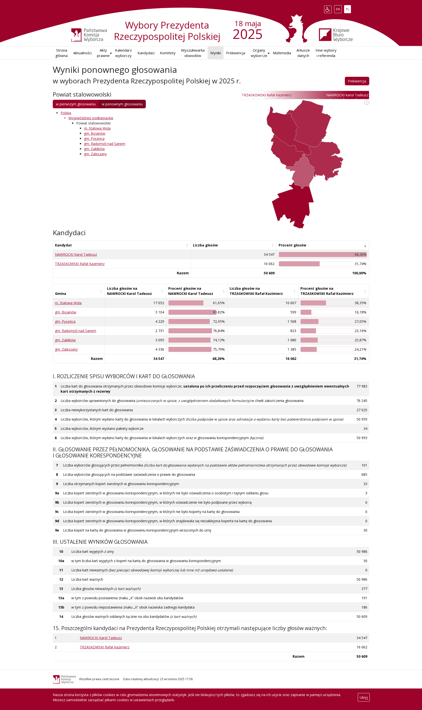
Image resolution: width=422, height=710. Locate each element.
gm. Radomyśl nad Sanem (104, 143)
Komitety (168, 52)
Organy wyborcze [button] (259, 53)
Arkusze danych (303, 53)
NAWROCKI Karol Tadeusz (76, 254)
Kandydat (63, 245)
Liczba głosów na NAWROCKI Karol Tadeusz (129, 291)
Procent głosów (292, 245)
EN (339, 8)
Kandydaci (146, 52)
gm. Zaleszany (95, 154)
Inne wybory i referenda (326, 53)
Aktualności (82, 52)
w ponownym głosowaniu (122, 104)
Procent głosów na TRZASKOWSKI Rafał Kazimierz (327, 291)
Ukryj (364, 697)
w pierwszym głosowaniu (76, 104)
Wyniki (215, 52)
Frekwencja (235, 52)
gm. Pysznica (94, 138)
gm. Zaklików (94, 148)
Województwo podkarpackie (90, 118)
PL (348, 8)
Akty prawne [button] (103, 53)
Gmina (60, 293)
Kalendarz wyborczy (123, 53)
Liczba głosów (205, 245)
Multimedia (282, 52)
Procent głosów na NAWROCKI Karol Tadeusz (190, 291)
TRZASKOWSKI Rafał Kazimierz (80, 263)
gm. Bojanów (94, 133)
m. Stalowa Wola (97, 128)
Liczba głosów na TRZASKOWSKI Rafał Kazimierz (256, 291)
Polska (66, 113)
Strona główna (61, 53)
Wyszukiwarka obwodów (193, 53)
